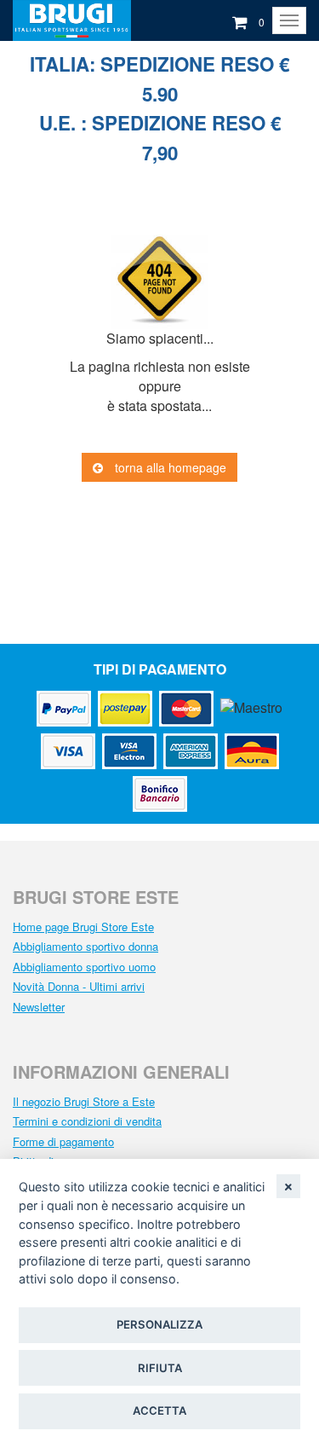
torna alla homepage (168, 467)
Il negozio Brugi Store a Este (84, 1101)
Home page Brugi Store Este (83, 926)
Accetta (159, 1410)
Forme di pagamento (63, 1141)
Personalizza (159, 1324)
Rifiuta (160, 1368)
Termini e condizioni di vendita (87, 1121)
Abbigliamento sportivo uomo (84, 967)
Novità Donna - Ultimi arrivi (79, 986)
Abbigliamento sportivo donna (85, 946)
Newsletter (39, 1007)
